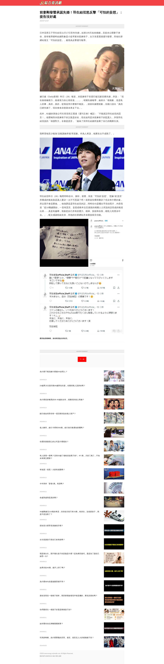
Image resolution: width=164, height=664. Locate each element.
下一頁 (82, 359)
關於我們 (42, 656)
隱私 (57, 656)
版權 (60, 656)
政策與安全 (48, 656)
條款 (53, 656)
